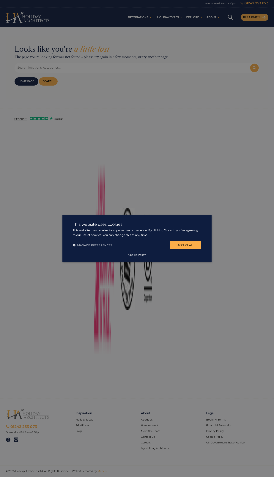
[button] (92, 245)
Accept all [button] (185, 245)
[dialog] (137, 238)
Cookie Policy (137, 254)
